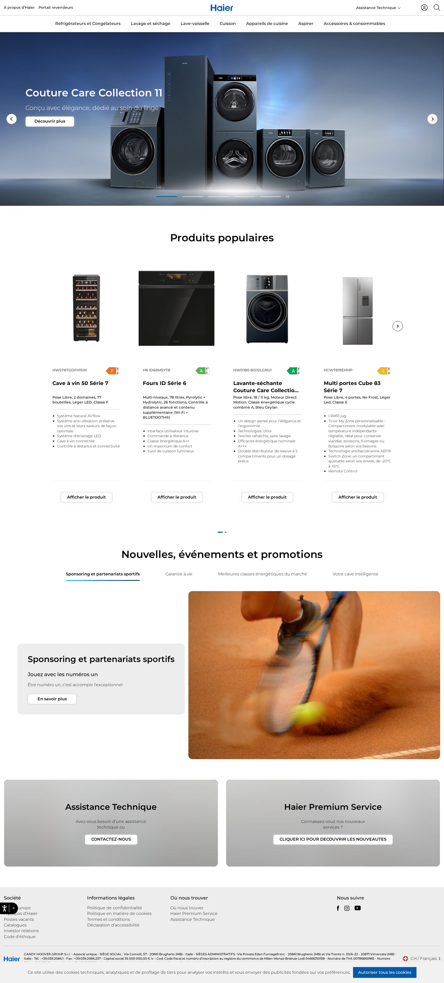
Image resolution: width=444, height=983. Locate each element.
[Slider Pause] (288, 196)
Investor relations (21, 930)
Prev (11, 119)
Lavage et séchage (150, 23)
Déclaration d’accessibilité (113, 925)
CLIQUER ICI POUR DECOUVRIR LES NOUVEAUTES (333, 839)
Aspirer (305, 23)
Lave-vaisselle (195, 23)
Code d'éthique (19, 936)
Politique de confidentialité (114, 907)
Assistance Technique (376, 7)
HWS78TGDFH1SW (69, 370)
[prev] (5, 574)
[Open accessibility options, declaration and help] (4, 908)
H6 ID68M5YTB (156, 370)
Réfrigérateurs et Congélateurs (88, 23)
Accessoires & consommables (354, 23)
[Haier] (222, 7)
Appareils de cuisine (267, 23)
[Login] (424, 7)
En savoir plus (52, 698)
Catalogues (15, 925)
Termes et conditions (108, 919)
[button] (13, 908)
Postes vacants (19, 919)
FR (408, 7)
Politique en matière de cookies (119, 913)
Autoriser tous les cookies (384, 972)
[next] (439, 574)
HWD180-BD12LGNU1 (252, 370)
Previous (46, 326)
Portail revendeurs (56, 7)
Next (432, 119)
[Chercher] (437, 7)
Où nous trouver (186, 907)
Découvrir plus (49, 127)
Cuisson (228, 23)
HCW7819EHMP (338, 370)
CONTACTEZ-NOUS (111, 839)
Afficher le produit (86, 497)
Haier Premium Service (193, 913)
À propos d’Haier (19, 7)
